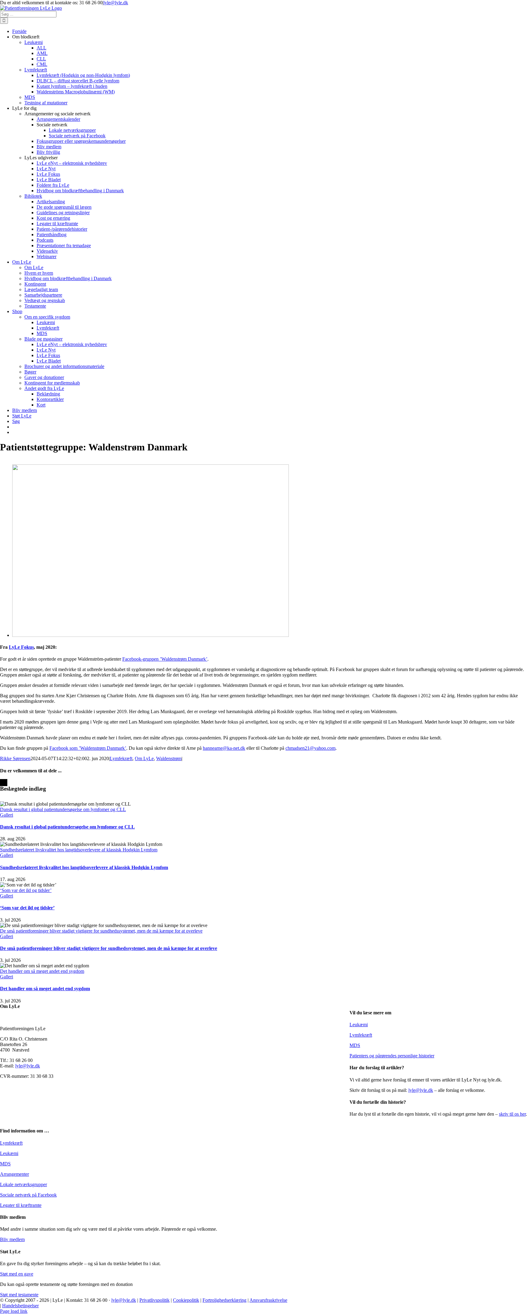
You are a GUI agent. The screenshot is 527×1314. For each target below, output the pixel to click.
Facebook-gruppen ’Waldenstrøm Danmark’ (164, 659)
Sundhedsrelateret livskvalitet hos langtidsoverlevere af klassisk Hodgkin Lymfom (78, 849)
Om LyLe (144, 758)
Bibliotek (33, 196)
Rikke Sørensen (15, 758)
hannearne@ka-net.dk (224, 748)
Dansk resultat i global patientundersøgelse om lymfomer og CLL (63, 809)
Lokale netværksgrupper (23, 1184)
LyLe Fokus (21, 647)
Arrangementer (14, 1174)
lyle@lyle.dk (115, 2)
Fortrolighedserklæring (224, 1300)
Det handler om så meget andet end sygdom (42, 971)
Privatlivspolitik (154, 1300)
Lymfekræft (121, 758)
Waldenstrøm (168, 758)
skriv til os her (512, 1114)
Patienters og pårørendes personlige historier (392, 1055)
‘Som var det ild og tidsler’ (26, 890)
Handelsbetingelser (20, 1305)
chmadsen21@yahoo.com (310, 748)
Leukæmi (359, 1024)
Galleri (6, 815)
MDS (355, 1045)
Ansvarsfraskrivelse (268, 1300)
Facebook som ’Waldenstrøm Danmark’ (87, 748)
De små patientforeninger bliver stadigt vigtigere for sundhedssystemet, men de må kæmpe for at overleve (101, 930)
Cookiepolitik (186, 1300)
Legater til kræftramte (20, 1205)
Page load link (13, 1311)
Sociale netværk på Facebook (28, 1194)
